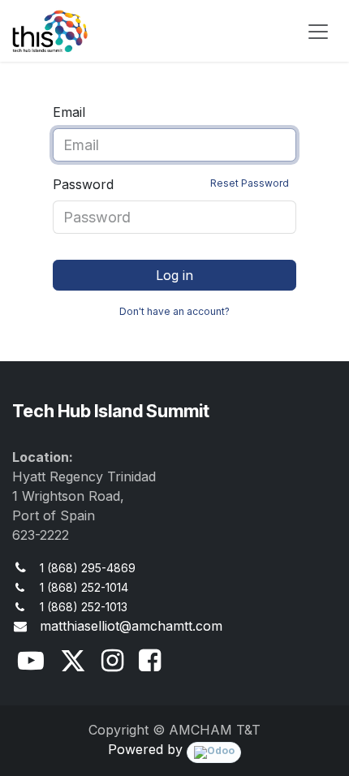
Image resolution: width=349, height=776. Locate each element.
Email (69, 112)
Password (171, 184)
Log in (174, 275)
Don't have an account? (174, 311)
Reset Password (249, 183)
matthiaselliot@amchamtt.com (131, 626)
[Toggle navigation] (318, 30)
